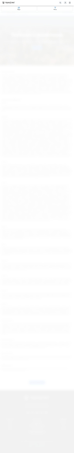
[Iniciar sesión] (65, 2)
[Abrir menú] (70, 3)
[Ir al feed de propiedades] (8, 2)
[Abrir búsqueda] (60, 2)
